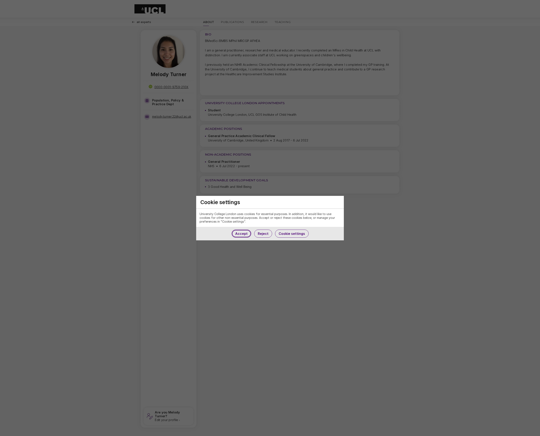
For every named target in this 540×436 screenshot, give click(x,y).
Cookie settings (292, 233)
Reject (263, 233)
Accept (241, 233)
